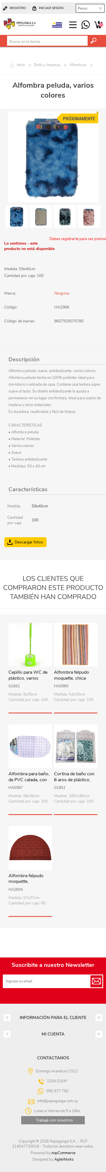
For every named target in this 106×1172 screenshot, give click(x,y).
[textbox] (47, 42)
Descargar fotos (29, 542)
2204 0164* (57, 1080)
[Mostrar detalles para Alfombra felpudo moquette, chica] (76, 645)
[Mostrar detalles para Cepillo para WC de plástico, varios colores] (30, 645)
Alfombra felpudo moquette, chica (71, 675)
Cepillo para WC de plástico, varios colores (27, 678)
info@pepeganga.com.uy (57, 1100)
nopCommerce (63, 1153)
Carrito (98, 25)
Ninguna (61, 293)
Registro (18, 8)
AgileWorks (63, 1159)
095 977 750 (85, 25)
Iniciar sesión (51, 8)
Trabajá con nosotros (54, 1120)
